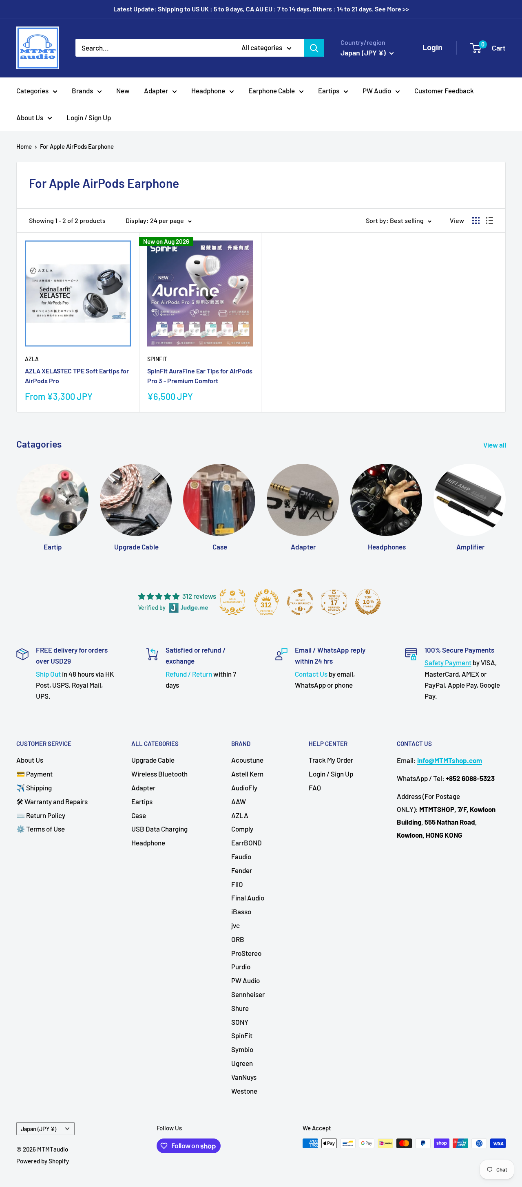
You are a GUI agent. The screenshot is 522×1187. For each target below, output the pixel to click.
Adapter (156, 90)
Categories (32, 90)
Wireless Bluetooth (159, 774)
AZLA (32, 358)
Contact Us (311, 674)
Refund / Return (189, 674)
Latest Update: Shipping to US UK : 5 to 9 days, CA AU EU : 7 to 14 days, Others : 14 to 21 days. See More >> (261, 9)
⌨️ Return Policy (40, 815)
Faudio (241, 856)
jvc (235, 925)
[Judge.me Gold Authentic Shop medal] (232, 602)
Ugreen (242, 1063)
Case (138, 815)
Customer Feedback (444, 90)
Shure (240, 1008)
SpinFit (157, 358)
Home (24, 146)
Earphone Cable (271, 90)
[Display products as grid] (476, 220)
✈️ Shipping (34, 787)
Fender (241, 870)
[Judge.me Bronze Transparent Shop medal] (300, 602)
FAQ (315, 787)
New (123, 90)
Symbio (242, 1049)
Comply (242, 829)
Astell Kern (247, 774)
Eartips (328, 90)
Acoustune (247, 760)
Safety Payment (448, 662)
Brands (82, 90)
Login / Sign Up (88, 117)
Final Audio (247, 898)
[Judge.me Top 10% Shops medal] (368, 602)
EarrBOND (246, 842)
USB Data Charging (159, 829)
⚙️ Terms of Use (40, 829)
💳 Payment (34, 774)
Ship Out (48, 674)
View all (495, 445)
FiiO (237, 884)
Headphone (208, 90)
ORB (237, 939)
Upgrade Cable (153, 760)
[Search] (314, 48)
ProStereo (246, 953)
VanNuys (244, 1077)
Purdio (240, 966)
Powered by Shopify (42, 1161)
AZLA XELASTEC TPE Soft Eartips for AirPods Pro (77, 376)
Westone (244, 1091)
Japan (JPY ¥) (38, 1128)
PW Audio (377, 90)
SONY (239, 1022)
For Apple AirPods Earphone (77, 146)
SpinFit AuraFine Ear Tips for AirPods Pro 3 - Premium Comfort (199, 376)
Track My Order (331, 760)
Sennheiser (248, 994)
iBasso (241, 911)
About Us (29, 117)
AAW (238, 801)
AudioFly (244, 787)
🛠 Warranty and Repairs (52, 801)
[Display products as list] (489, 220)
